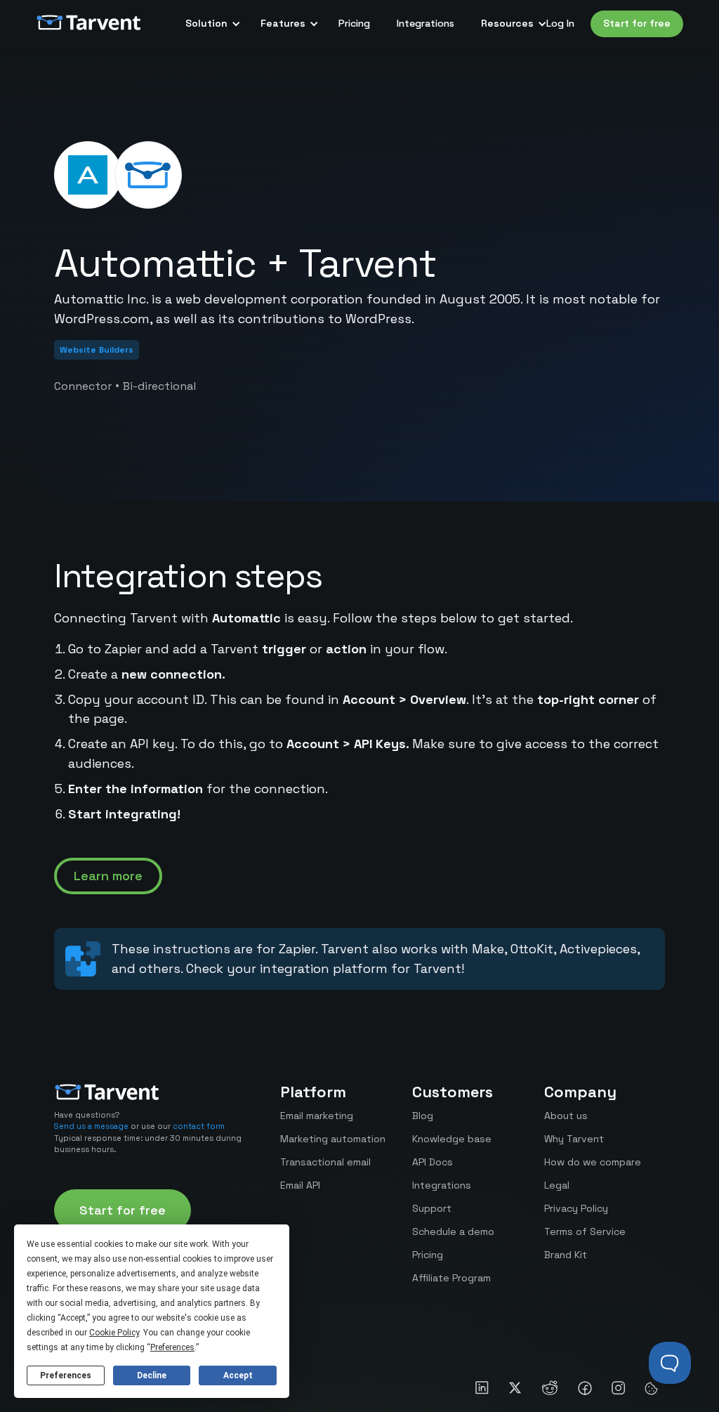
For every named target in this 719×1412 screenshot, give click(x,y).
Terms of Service (585, 1231)
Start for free (637, 23)
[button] (209, 24)
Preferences (65, 1375)
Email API (300, 1185)
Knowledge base (452, 1138)
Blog (422, 1115)
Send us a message (91, 1126)
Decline (151, 1375)
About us (566, 1115)
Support (431, 1208)
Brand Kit (565, 1254)
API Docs (432, 1162)
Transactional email (325, 1162)
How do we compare (592, 1162)
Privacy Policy (576, 1208)
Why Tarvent (574, 1138)
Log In (560, 23)
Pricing (354, 23)
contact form (199, 1126)
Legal (556, 1185)
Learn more (108, 876)
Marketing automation (332, 1138)
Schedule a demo (453, 1231)
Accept (238, 1375)
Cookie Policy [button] (114, 1333)
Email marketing (316, 1115)
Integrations (425, 23)
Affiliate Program (451, 1278)
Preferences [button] (172, 1347)
